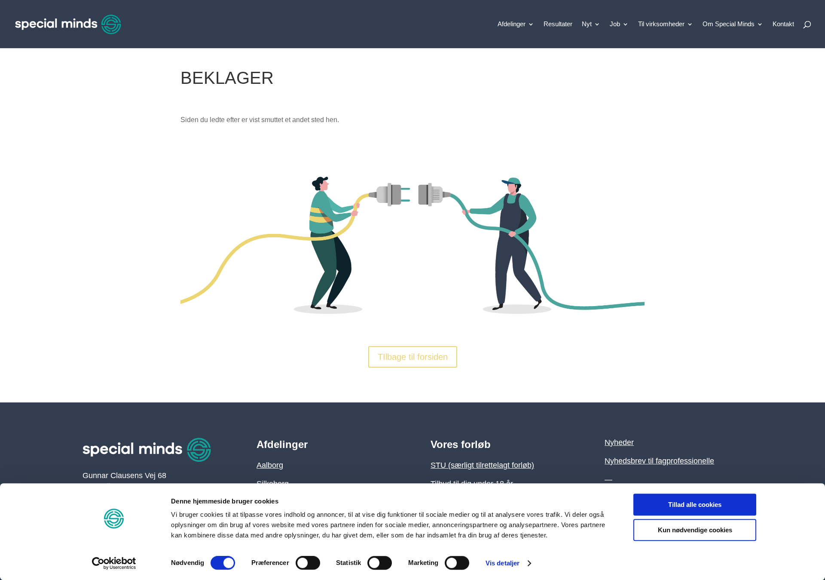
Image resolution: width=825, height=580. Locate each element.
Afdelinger (512, 24)
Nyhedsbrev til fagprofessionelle (659, 461)
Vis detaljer (502, 563)
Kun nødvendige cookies (695, 530)
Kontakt (783, 24)
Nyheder (619, 442)
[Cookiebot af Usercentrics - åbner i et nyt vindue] (114, 563)
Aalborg (270, 465)
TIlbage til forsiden (413, 357)
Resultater (558, 24)
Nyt (587, 24)
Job (615, 24)
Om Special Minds (729, 24)
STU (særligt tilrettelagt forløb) (482, 465)
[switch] (308, 563)
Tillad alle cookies (694, 504)
